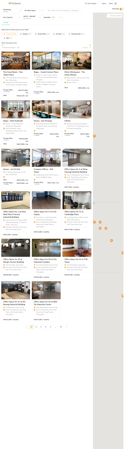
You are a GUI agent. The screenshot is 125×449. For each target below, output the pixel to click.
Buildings (14, 22)
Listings (5, 22)
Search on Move (115, 15)
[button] (111, 241)
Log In (104, 3)
